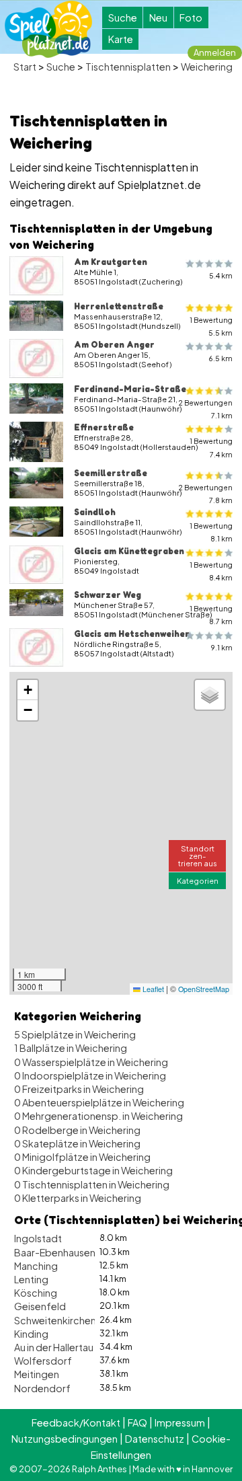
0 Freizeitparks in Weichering (79, 1089)
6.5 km (220, 358)
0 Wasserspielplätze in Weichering (91, 1062)
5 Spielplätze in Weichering (75, 1034)
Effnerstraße (104, 427)
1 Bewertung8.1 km (211, 532)
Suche (122, 17)
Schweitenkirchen (55, 1320)
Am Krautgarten (110, 261)
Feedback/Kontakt (76, 1422)
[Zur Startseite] (48, 29)
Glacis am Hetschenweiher (132, 633)
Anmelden (215, 52)
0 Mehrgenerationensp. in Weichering (98, 1116)
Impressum (180, 1422)
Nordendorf (42, 1388)
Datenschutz (154, 1439)
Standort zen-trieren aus (197, 855)
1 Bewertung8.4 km (211, 571)
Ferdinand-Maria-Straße (130, 388)
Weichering (207, 67)
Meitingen (36, 1374)
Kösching (35, 1293)
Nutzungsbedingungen (64, 1439)
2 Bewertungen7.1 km (205, 409)
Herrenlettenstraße (118, 306)
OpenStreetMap (203, 989)
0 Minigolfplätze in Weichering (82, 1157)
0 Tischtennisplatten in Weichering (91, 1184)
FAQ (137, 1422)
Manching (36, 1266)
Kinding (31, 1334)
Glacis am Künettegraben (129, 550)
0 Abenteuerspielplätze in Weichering (99, 1102)
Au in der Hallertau (53, 1347)
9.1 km (222, 647)
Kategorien (197, 880)
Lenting (31, 1279)
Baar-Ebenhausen (54, 1252)
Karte (120, 39)
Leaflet (152, 989)
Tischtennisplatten (128, 67)
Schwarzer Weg (107, 594)
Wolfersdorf (43, 1361)
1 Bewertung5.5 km (211, 326)
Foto (190, 17)
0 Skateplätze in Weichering (77, 1143)
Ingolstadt (38, 1238)
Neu (158, 17)
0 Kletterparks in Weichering (77, 1198)
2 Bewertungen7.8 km (205, 493)
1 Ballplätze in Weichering (70, 1048)
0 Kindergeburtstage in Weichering (93, 1170)
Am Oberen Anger (114, 344)
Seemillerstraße (110, 472)
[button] (27, 690)
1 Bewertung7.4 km (211, 447)
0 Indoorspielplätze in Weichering (90, 1075)
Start (24, 67)
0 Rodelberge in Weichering (77, 1130)
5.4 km (221, 275)
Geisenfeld (40, 1306)
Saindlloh (95, 511)
